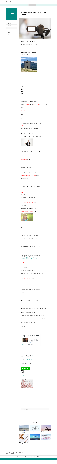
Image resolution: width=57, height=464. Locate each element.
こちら (32, 355)
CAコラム (29, 456)
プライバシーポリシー (33, 456)
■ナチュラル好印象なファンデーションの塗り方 (28, 257)
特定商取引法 (38, 456)
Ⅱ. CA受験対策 (9, 25)
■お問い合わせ (23, 375)
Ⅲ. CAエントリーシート (24, 10)
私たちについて (18, 456)
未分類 (7, 39)
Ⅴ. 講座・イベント (9, 32)
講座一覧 (26, 456)
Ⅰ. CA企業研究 (9, 23)
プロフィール (22, 456)
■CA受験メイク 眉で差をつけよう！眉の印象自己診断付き (30, 258)
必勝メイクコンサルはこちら (28, 359)
